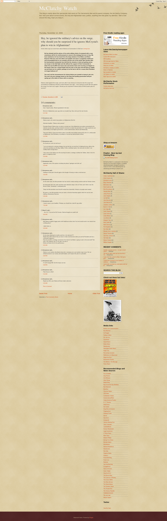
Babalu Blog (107, 382)
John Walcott (107, 202)
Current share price (108, 86)
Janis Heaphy (107, 195)
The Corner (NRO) (108, 479)
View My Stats (107, 508)
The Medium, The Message (110, 361)
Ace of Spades (107, 373)
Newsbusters (107, 346)
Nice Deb (106, 451)
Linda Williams (107, 215)
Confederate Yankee (109, 395)
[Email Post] (61, 97)
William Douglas (108, 242)
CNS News (106, 393)
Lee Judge (106, 209)
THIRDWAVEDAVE (108, 493)
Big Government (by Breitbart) (111, 384)
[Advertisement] (117, 103)
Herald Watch (107, 342)
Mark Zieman (107, 224)
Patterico (106, 455)
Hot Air (105, 415)
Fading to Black (107, 335)
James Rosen (107, 193)
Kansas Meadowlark (109, 429)
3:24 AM (45, 283)
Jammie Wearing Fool (109, 422)
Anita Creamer (107, 178)
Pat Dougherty (107, 226)
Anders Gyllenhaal (108, 176)
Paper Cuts (106, 350)
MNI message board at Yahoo (111, 61)
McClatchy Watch (58, 8)
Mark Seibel (107, 222)
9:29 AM (45, 228)
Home (70, 293)
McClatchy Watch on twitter (110, 54)
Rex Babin (106, 229)
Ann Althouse (107, 378)
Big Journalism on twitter (110, 72)
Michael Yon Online (108, 440)
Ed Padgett (106, 333)
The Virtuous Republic (109, 491)
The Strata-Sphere (108, 484)
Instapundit (106, 420)
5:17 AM (45, 113)
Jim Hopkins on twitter (109, 74)
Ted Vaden (106, 238)
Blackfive (106, 389)
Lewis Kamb (107, 213)
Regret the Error (108, 357)
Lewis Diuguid (107, 211)
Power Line (106, 460)
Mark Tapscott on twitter (110, 76)
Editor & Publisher (108, 70)
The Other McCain (108, 482)
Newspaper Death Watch (110, 348)
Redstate (106, 462)
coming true (86, 48)
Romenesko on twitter (109, 63)
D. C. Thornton (107, 402)
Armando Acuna (108, 180)
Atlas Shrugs (107, 380)
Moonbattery (107, 444)
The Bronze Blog (108, 475)
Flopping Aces (107, 411)
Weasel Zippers (107, 497)
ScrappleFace (107, 466)
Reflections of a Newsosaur (110, 355)
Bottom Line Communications (111, 328)
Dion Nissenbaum (108, 189)
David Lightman (107, 187)
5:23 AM (45, 136)
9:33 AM (45, 245)
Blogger (91, 517)
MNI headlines (107, 59)
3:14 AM (45, 274)
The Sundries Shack (109, 486)
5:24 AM (45, 156)
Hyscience (106, 417)
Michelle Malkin (107, 442)
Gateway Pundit (108, 413)
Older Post (96, 293)
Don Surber (106, 406)
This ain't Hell (107, 495)
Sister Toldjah (107, 471)
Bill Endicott (107, 184)
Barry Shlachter (107, 182)
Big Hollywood (107, 387)
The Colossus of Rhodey (110, 477)
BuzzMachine (107, 330)
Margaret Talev (107, 220)
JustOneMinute (107, 426)
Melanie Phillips (107, 437)
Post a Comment (47, 286)
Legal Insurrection (108, 431)
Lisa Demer (106, 218)
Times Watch (107, 364)
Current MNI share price (110, 56)
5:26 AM (45, 174)
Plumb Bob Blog (108, 457)
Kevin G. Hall (107, 207)
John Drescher (107, 200)
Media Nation (107, 344)
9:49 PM (45, 265)
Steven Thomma (108, 233)
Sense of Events (108, 468)
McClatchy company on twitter (111, 67)
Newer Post (43, 293)
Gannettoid (106, 339)
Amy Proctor (107, 375)
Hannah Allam (107, 191)
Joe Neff (106, 198)
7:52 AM (45, 205)
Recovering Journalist (109, 353)
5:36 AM (45, 196)
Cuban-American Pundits (110, 400)
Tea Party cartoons (108, 235)
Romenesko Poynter (109, 359)
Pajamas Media (107, 453)
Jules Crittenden (108, 424)
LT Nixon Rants (107, 433)
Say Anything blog (108, 464)
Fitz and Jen (107, 337)
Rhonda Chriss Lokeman (110, 231)
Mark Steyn (106, 435)
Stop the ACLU (107, 473)
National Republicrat (109, 446)
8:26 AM (45, 214)
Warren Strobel (107, 240)
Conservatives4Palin (109, 398)
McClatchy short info (109, 88)
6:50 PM (45, 255)
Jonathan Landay (108, 204)
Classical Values (108, 391)
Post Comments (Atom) (52, 297)
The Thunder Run (108, 488)
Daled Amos (107, 404)
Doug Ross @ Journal (109, 409)
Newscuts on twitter (108, 65)
